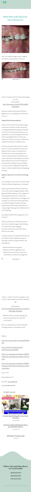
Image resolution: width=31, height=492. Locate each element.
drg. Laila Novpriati (12, 381)
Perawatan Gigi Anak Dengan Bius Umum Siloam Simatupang (15, 417)
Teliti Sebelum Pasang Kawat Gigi (15, 436)
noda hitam (12, 385)
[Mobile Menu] (3, 6)
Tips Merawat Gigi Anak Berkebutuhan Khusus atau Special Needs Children (15, 426)
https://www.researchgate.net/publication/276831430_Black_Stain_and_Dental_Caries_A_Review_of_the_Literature (15, 356)
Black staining (7, 385)
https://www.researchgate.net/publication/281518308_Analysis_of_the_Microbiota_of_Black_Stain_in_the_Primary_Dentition (15, 366)
